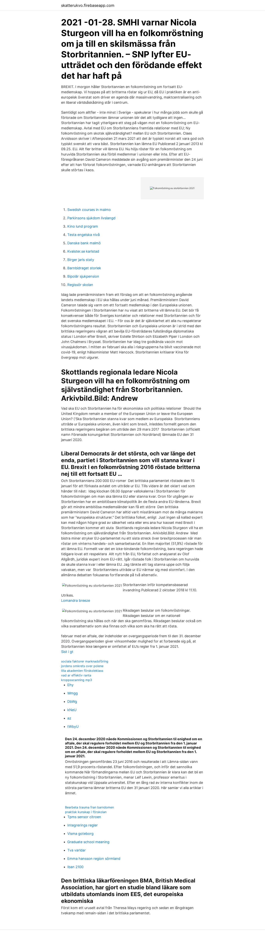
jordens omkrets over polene (82, 666)
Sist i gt (67, 652)
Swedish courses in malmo (89, 210)
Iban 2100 (75, 867)
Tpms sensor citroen (84, 817)
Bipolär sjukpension (83, 276)
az (69, 718)
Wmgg (72, 693)
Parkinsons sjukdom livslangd (91, 218)
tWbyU (73, 726)
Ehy (70, 685)
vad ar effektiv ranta (76, 675)
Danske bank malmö (84, 243)
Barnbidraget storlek (84, 268)
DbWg (72, 701)
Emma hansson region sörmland (93, 859)
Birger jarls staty (80, 260)
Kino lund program (82, 226)
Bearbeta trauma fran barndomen (89, 807)
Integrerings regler (82, 825)
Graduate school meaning (88, 842)
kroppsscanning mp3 (76, 680)
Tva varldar (76, 850)
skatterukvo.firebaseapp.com (87, 5)
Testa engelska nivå (83, 235)
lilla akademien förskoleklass (82, 671)
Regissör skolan (80, 285)
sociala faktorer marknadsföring (84, 661)
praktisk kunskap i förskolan (86, 812)
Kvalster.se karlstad (83, 251)
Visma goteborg (80, 834)
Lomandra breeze (75, 600)
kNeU (71, 710)
